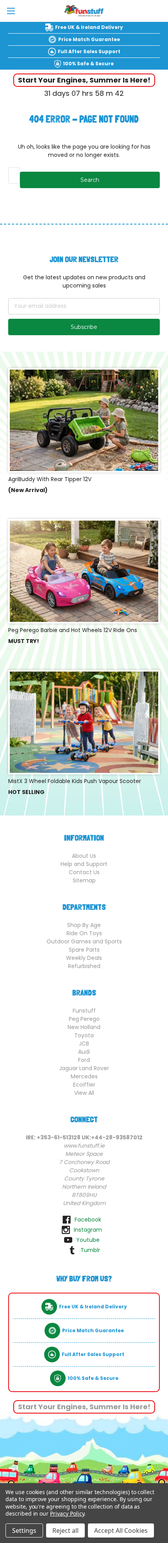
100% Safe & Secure (88, 63)
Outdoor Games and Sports (84, 941)
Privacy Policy (67, 1513)
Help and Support (84, 864)
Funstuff (84, 1011)
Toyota (84, 1035)
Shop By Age (84, 925)
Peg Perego (84, 1019)
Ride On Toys (84, 933)
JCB (84, 1043)
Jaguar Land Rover (84, 1068)
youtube (88, 1240)
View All (84, 1093)
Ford (84, 1060)
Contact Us (84, 872)
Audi (84, 1052)
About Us (84, 856)
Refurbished (84, 966)
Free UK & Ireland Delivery (89, 27)
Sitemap (84, 880)
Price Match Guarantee (89, 39)
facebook (88, 1219)
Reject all (65, 1530)
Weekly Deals (84, 958)
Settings (24, 1530)
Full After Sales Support (89, 51)
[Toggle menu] (10, 11)
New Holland (84, 1027)
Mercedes (84, 1076)
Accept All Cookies (121, 1530)
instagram (88, 1230)
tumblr (90, 1250)
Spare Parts (84, 950)
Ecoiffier (84, 1085)
